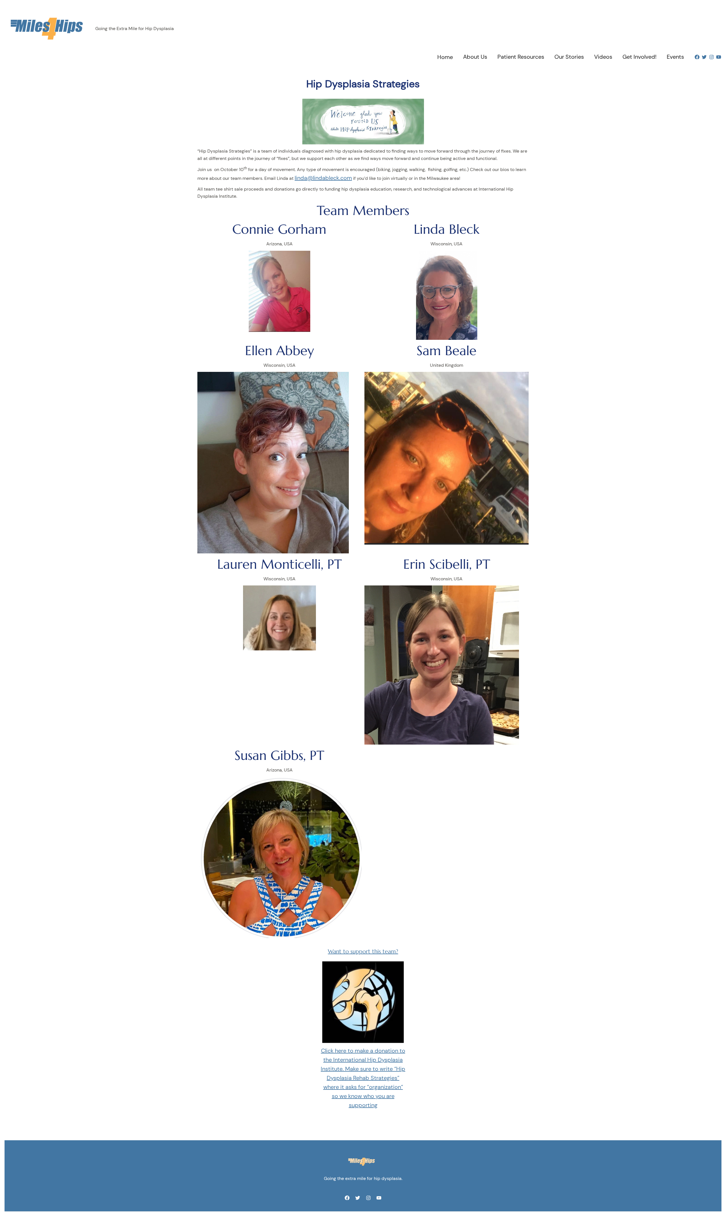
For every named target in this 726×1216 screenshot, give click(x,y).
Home (445, 57)
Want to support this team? (363, 951)
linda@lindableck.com (323, 178)
